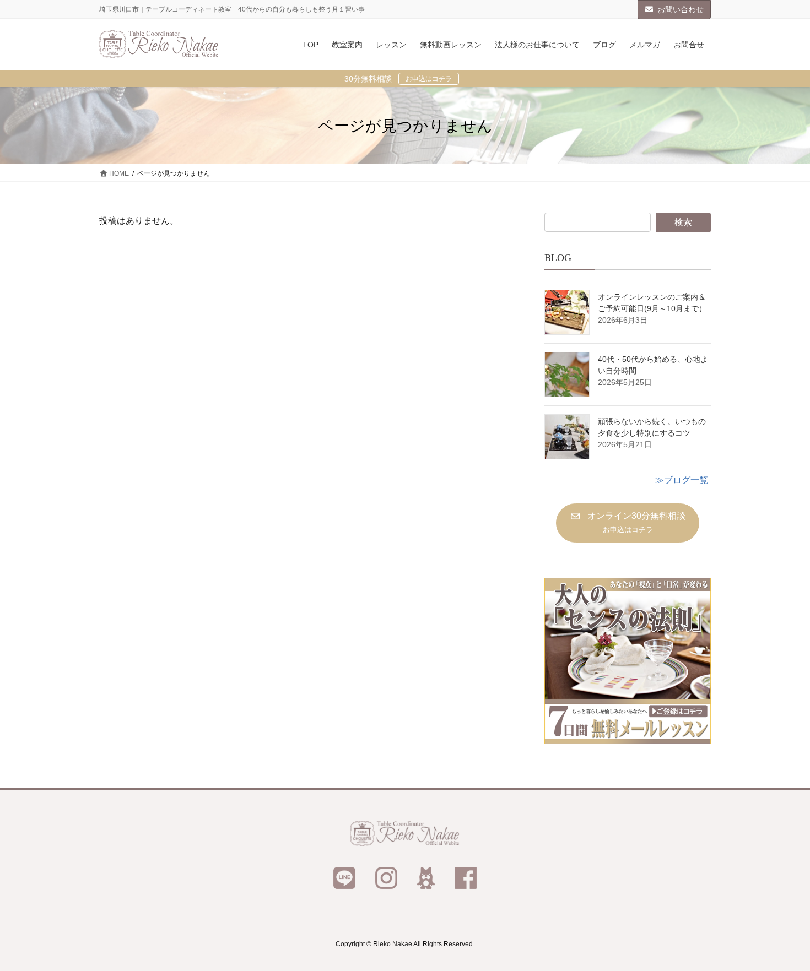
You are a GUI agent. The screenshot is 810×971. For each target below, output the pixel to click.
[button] (627, 523)
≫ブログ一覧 (681, 480)
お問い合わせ (680, 9)
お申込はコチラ (429, 79)
